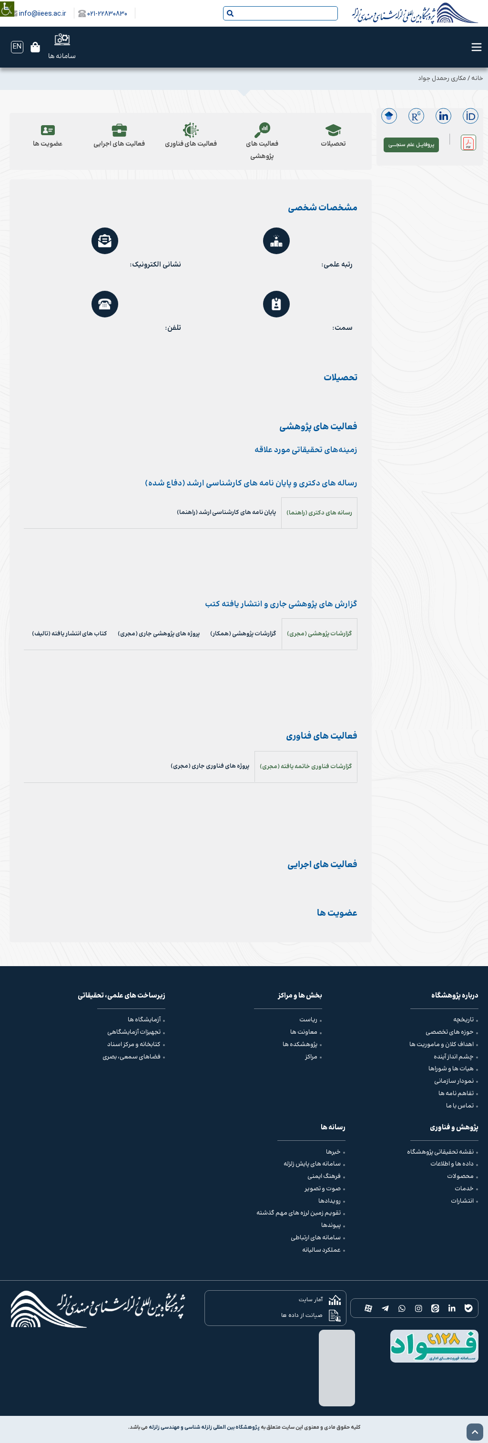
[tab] (319, 512)
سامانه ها (62, 56)
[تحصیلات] (333, 130)
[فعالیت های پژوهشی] (262, 130)
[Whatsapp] (402, 1308)
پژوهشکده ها (300, 1044)
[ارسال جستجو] (230, 13)
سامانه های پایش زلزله (312, 1164)
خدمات (464, 1189)
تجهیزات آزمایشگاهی (134, 1032)
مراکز (311, 1057)
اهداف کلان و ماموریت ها (441, 1044)
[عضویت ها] (48, 130)
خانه (477, 78)
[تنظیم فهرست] (476, 47)
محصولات (460, 1176)
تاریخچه (463, 1020)
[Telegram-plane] (385, 1308)
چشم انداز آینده (454, 1057)
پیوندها (331, 1225)
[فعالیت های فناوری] (190, 130)
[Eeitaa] (435, 1308)
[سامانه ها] (62, 39)
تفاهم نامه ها (456, 1093)
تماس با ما (460, 1106)
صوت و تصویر (323, 1189)
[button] (468, 142)
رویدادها (329, 1201)
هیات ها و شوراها (451, 1069)
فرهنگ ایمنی (324, 1176)
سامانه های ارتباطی (316, 1238)
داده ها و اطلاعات (452, 1164)
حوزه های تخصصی (450, 1032)
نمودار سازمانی (454, 1081)
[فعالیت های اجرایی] (119, 130)
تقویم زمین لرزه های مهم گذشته (298, 1213)
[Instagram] (419, 1308)
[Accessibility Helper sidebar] (7, 2)
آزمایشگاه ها (144, 1020)
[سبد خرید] (35, 47)
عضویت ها (48, 144)
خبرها (333, 1152)
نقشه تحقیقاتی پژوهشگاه (440, 1152)
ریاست (308, 1020)
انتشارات (462, 1201)
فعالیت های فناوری (190, 144)
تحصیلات (333, 144)
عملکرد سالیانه (321, 1250)
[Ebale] (469, 1308)
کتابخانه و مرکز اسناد (134, 1044)
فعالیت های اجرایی (119, 144)
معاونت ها (303, 1032)
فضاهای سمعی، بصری (131, 1057)
